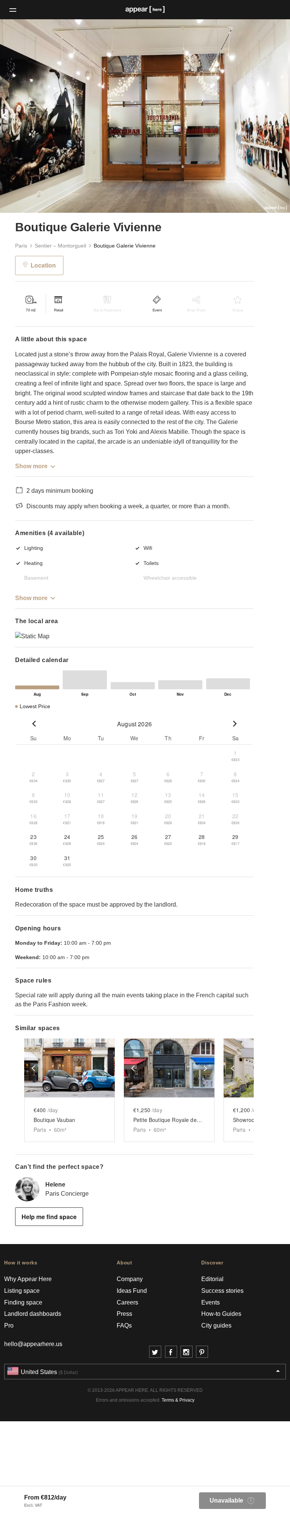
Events (210, 1302)
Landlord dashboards (32, 1314)
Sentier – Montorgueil (60, 246)
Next (268, 116)
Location (43, 265)
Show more (31, 466)
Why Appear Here (28, 1279)
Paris (21, 246)
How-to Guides (221, 1314)
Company (130, 1279)
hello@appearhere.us (33, 1344)
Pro (9, 1325)
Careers (127, 1302)
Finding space (23, 1302)
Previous (21, 116)
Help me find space (49, 1216)
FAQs (124, 1325)
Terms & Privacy (178, 1400)
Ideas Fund (132, 1291)
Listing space (22, 1291)
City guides (216, 1325)
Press (124, 1314)
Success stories (222, 1291)
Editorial (212, 1279)
